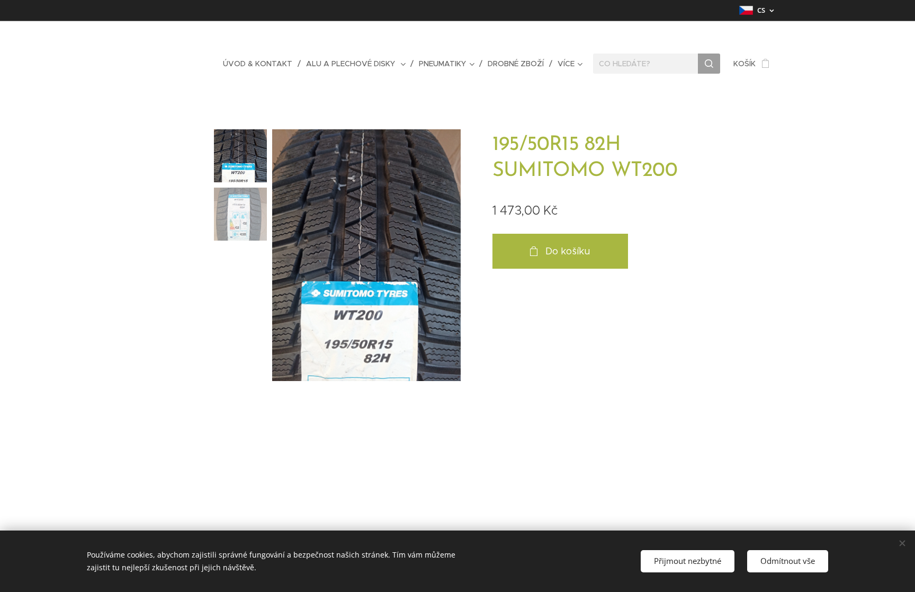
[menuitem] (260, 63)
